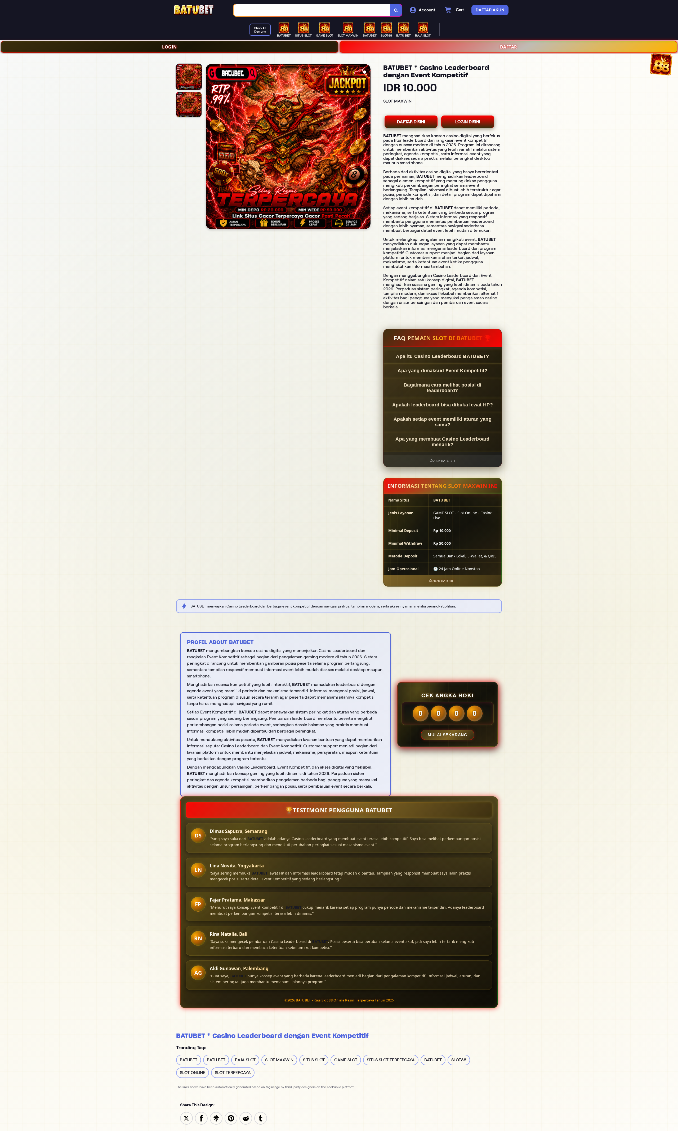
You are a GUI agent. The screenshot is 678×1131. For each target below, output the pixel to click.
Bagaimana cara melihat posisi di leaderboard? (442, 387)
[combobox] (312, 10)
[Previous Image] (210, 147)
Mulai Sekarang (447, 735)
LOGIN (169, 47)
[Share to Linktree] (216, 1118)
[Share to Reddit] (245, 1118)
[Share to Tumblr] (260, 1118)
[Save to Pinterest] (231, 1118)
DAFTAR (508, 47)
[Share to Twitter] (186, 1118)
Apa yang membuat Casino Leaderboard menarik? (442, 441)
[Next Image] (366, 147)
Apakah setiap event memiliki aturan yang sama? (443, 421)
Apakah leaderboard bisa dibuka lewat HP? (442, 404)
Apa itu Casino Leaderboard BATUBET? (442, 356)
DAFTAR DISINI (411, 121)
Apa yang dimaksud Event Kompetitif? (443, 370)
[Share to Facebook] (201, 1118)
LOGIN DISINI (467, 121)
